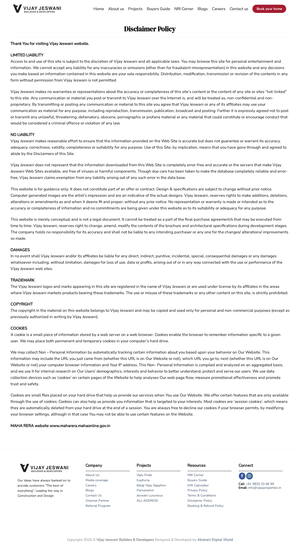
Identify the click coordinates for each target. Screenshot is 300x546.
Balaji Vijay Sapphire (151, 485)
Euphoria (143, 480)
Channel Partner (97, 500)
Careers (218, 9)
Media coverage (97, 480)
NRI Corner (183, 9)
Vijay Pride (144, 475)
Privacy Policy (197, 490)
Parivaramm (145, 490)
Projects (135, 9)
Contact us (239, 9)
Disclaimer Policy (200, 500)
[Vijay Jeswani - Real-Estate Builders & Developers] (37, 9)
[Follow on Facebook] (242, 476)
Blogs (203, 9)
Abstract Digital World (215, 539)
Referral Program (98, 506)
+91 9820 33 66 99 (260, 484)
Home (99, 9)
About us (116, 9)
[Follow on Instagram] (249, 476)
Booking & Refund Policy (206, 506)
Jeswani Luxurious (150, 495)
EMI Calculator (198, 485)
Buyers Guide (158, 9)
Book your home (269, 9)
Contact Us (94, 495)
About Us (93, 475)
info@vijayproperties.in (264, 487)
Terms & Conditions (202, 495)
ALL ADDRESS (147, 500)
